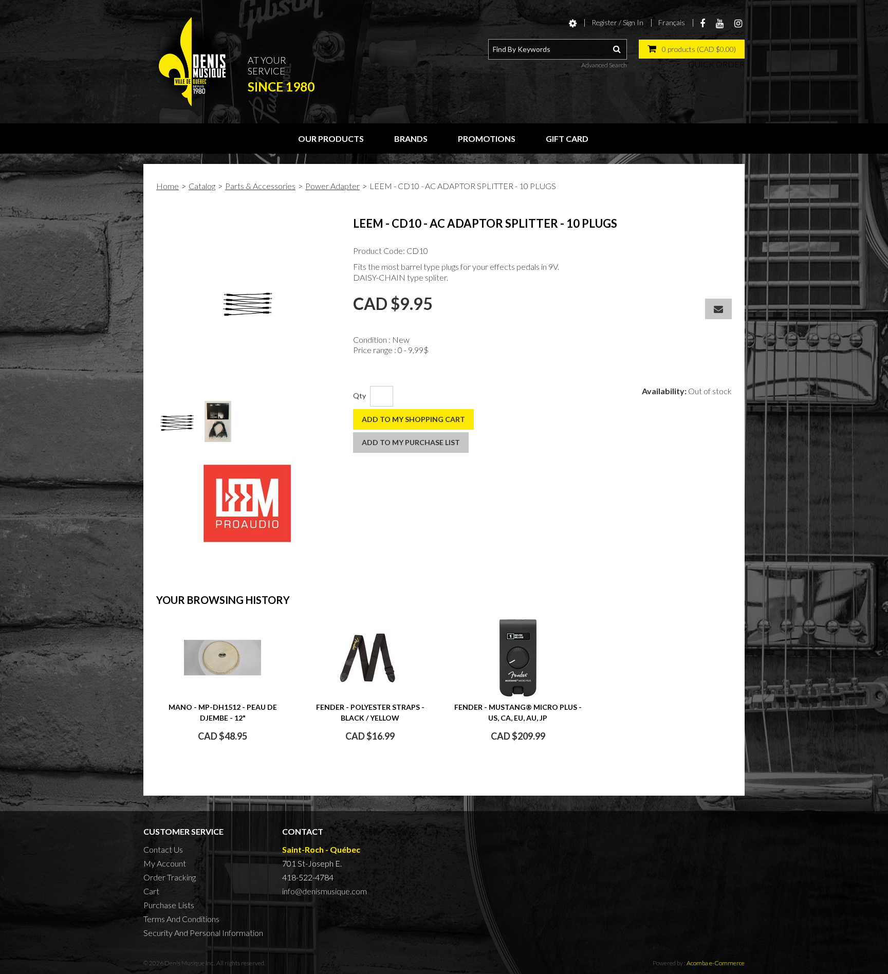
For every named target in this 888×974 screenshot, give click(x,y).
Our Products (331, 138)
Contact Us (163, 849)
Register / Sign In (617, 22)
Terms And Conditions (181, 919)
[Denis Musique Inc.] (192, 62)
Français (671, 22)
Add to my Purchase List (411, 442)
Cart (151, 891)
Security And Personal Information (203, 933)
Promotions (486, 138)
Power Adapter (332, 186)
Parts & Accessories (260, 186)
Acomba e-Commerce (716, 963)
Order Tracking (169, 877)
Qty (359, 395)
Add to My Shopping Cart (413, 419)
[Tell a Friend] (718, 309)
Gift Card (567, 138)
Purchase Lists (168, 905)
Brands (411, 138)
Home (167, 186)
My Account (164, 863)
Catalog (202, 186)
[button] (692, 49)
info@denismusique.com (324, 891)
